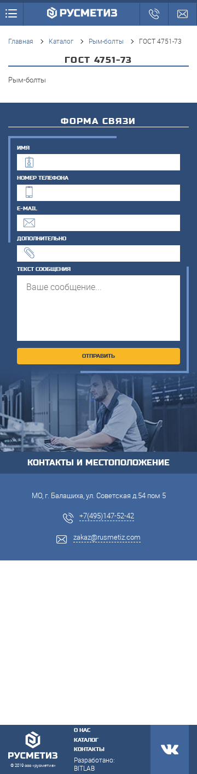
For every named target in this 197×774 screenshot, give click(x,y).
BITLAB (84, 768)
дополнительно (41, 238)
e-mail (27, 208)
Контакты (89, 749)
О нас (82, 730)
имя (23, 148)
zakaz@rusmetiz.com (107, 537)
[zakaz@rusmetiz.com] (182, 14)
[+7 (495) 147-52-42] (154, 14)
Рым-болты (106, 41)
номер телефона (42, 178)
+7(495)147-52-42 (106, 516)
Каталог (61, 41)
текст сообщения (44, 269)
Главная (20, 41)
